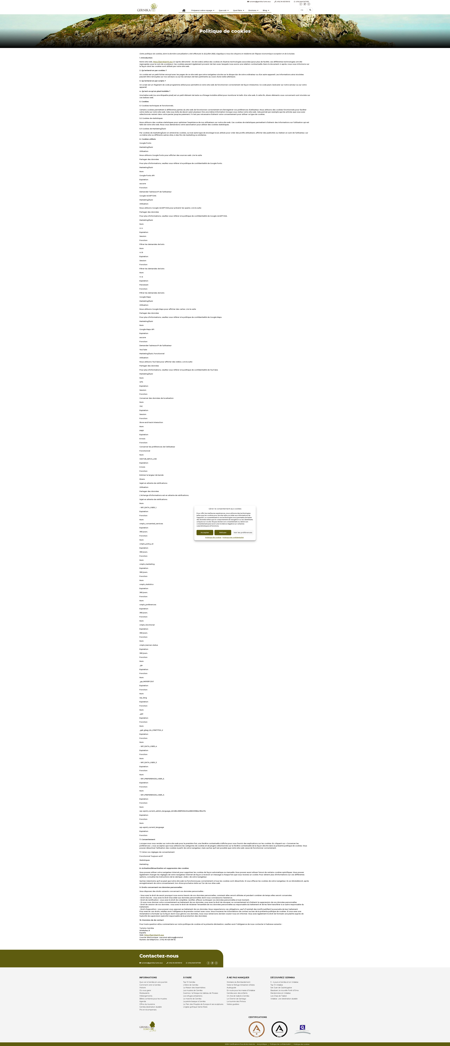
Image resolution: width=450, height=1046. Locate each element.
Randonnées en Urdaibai (280, 993)
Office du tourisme (147, 1004)
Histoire (142, 988)
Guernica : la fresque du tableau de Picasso (200, 993)
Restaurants (144, 993)
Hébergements (145, 996)
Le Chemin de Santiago (236, 999)
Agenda (142, 1001)
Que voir (223, 10)
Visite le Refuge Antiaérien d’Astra (241, 985)
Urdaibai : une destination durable (284, 999)
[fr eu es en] (310, 10)
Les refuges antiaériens (192, 996)
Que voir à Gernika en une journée (153, 982)
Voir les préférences (243, 532)
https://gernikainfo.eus (163, 62)
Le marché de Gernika (192, 999)
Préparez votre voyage (201, 10)
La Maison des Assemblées (194, 988)
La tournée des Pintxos (236, 1001)
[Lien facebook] (300, 4)
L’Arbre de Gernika (190, 985)
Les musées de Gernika (192, 990)
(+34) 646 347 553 (302, 1)
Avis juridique (262, 1044)
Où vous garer (145, 990)
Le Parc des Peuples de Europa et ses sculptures (203, 1004)
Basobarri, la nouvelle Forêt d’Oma (284, 990)
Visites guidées (233, 1004)
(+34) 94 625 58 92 (283, 1)
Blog (265, 10)
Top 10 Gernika (189, 982)
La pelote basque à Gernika (194, 1001)
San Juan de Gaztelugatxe (281, 988)
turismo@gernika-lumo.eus (260, 1)
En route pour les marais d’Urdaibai (241, 990)
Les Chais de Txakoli (278, 996)
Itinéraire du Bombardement (238, 982)
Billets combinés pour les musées (153, 999)
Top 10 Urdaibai (276, 985)
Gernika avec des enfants (237, 993)
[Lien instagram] (308, 4)
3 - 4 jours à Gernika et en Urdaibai (284, 982)
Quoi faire (237, 10)
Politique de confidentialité (233, 537)
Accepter (205, 532)
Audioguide (231, 988)
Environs (252, 10)
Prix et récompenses (147, 1010)
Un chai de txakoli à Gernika (238, 996)
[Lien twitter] (304, 4)
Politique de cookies (213, 537)
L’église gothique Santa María (195, 1007)
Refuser (223, 532)
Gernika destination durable (150, 1007)
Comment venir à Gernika (150, 985)
